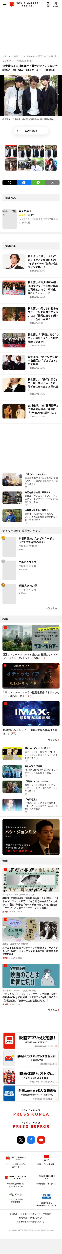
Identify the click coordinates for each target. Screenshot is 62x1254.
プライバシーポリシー (30, 1214)
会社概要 (14, 1214)
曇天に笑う (25, 211)
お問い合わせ (36, 1218)
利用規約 (47, 1214)
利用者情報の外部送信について (30, 1222)
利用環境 (23, 1218)
